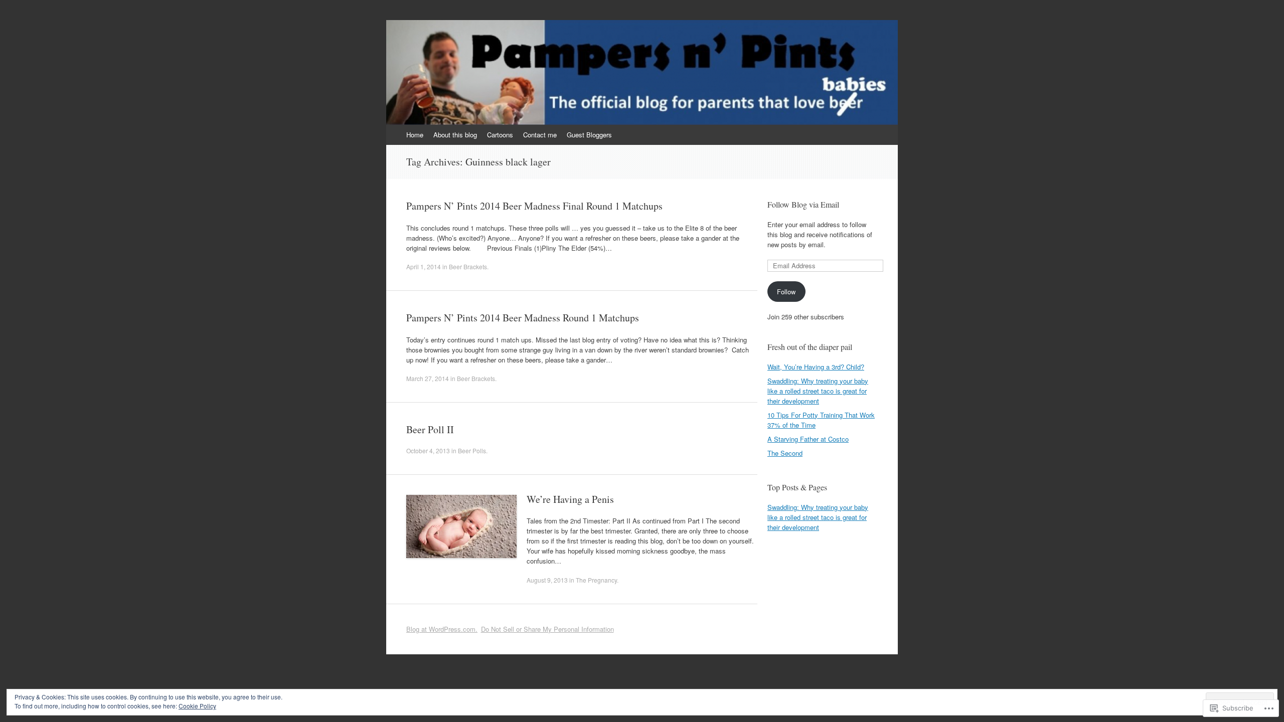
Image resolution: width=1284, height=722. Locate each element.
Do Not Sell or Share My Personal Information (547, 629)
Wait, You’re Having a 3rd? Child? (815, 367)
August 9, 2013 (547, 580)
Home (414, 134)
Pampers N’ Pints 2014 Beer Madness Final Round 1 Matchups (534, 206)
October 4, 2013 (428, 450)
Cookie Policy (197, 705)
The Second (784, 453)
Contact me (540, 134)
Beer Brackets (468, 266)
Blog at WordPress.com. (441, 629)
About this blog (455, 134)
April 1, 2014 (423, 266)
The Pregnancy (596, 580)
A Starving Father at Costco (808, 439)
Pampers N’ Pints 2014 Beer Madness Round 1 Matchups (522, 317)
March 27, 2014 (427, 378)
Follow (786, 291)
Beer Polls (472, 450)
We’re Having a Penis (570, 499)
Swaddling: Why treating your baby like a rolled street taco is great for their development (817, 391)
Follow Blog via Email (803, 204)
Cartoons (500, 134)
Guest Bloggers (589, 134)
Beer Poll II (430, 429)
